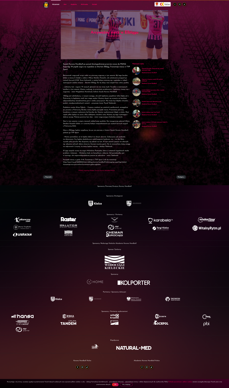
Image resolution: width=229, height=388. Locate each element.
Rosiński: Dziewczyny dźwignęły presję (151, 101)
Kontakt (94, 4)
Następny (181, 177)
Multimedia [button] (84, 4)
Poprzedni (48, 177)
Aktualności (55, 4)
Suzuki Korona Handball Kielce (105, 170)
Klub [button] (65, 4)
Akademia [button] (74, 4)
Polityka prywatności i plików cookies (180, 382)
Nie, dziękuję (126, 384)
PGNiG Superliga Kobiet (86, 170)
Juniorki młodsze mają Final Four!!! (151, 112)
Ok (115, 384)
